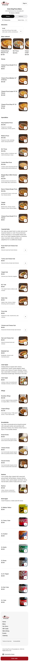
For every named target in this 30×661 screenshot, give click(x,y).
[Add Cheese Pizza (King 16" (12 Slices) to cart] (9, 47)
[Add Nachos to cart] (25, 491)
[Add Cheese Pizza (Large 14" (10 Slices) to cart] (25, 96)
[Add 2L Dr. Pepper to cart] (25, 577)
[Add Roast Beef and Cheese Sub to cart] (25, 250)
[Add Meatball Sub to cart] (25, 356)
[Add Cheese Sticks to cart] (25, 453)
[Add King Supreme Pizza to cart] (25, 128)
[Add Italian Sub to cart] (25, 303)
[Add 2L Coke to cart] (25, 604)
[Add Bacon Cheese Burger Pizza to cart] (25, 194)
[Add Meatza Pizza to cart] (25, 141)
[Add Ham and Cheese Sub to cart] (25, 343)
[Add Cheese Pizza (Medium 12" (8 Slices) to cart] (25, 82)
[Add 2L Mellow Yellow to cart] (25, 511)
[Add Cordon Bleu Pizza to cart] (25, 167)
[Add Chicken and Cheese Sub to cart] (25, 330)
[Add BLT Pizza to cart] (21, 47)
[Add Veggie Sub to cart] (25, 276)
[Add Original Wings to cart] (25, 414)
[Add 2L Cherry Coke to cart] (25, 524)
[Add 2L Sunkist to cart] (25, 537)
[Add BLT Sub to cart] (25, 290)
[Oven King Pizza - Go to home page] (5, 3)
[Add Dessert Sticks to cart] (25, 466)
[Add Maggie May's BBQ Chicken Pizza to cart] (25, 181)
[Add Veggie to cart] (25, 208)
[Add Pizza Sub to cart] (25, 316)
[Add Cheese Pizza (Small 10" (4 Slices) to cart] (25, 69)
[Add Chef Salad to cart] (25, 383)
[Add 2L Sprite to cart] (25, 551)
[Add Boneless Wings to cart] (25, 401)
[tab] (7, 16)
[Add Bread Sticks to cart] (25, 440)
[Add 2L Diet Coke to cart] (25, 591)
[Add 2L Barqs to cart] (25, 564)
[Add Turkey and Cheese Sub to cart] (25, 263)
